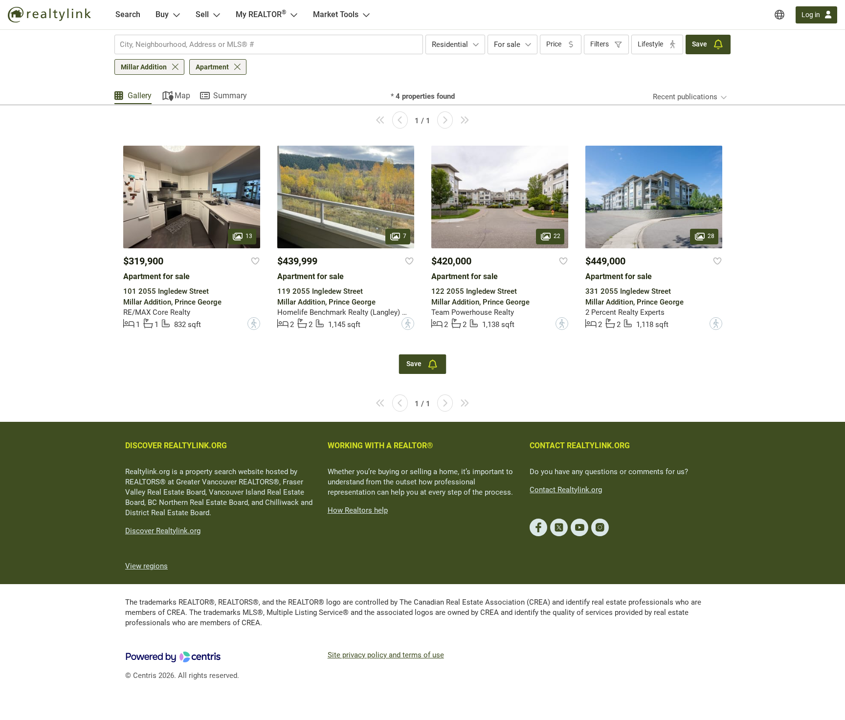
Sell (202, 14)
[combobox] (268, 44)
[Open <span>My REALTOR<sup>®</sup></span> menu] (294, 15)
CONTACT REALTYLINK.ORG (580, 445)
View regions (146, 566)
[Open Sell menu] (217, 15)
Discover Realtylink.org (162, 530)
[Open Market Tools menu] (366, 15)
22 (557, 236)
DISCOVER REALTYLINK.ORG (176, 445)
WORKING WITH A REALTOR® (380, 445)
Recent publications (685, 96)
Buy (162, 14)
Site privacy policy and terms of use (386, 655)
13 (248, 236)
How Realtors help (358, 510)
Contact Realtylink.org (566, 489)
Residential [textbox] (450, 44)
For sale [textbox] (507, 44)
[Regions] (779, 14)
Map (182, 95)
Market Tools (335, 14)
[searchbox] (262, 44)
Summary (230, 95)
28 (711, 236)
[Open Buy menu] (176, 15)
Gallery (140, 95)
